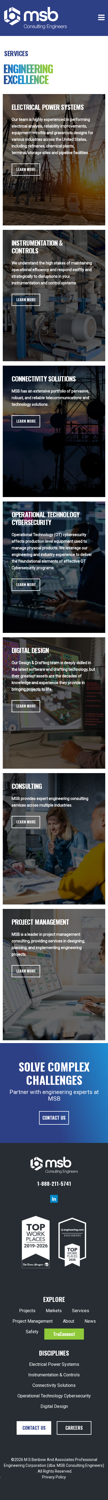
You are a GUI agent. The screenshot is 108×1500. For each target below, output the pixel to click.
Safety (32, 1331)
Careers (74, 1427)
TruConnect (64, 1334)
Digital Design (54, 1406)
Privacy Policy (54, 1477)
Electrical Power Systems (54, 1364)
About (68, 1321)
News (90, 1321)
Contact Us (54, 1117)
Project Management (32, 1321)
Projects (27, 1310)
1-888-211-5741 (54, 1183)
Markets (54, 1310)
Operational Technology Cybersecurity (54, 1395)
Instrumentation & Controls (54, 1374)
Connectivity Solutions (54, 1385)
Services (80, 1310)
